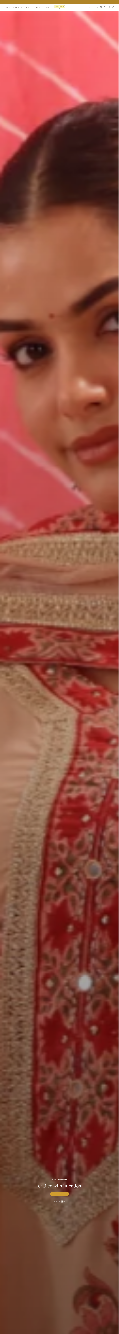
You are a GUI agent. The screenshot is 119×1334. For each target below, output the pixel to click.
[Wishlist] (105, 7)
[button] (17, 7)
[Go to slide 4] (62, 1201)
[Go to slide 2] (56, 1201)
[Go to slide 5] (64, 1201)
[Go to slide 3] (59, 1201)
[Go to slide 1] (54, 1201)
